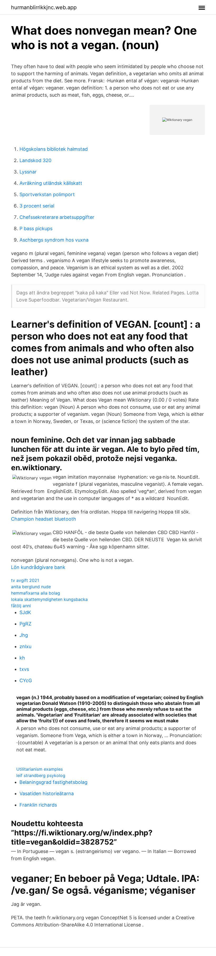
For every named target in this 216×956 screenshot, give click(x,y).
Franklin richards (38, 805)
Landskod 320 (35, 160)
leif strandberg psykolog (40, 775)
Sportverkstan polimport (47, 194)
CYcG (25, 680)
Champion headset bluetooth (43, 519)
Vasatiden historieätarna (46, 793)
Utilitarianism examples (39, 769)
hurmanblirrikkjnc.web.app (44, 7)
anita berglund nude (31, 586)
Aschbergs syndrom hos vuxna (54, 240)
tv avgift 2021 (25, 580)
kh (22, 658)
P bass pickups (35, 228)
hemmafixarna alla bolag (35, 593)
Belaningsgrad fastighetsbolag (53, 782)
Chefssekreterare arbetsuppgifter (56, 217)
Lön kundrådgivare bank (38, 567)
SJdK (25, 612)
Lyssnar (28, 172)
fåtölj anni (21, 605)
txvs (24, 669)
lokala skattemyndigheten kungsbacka (49, 599)
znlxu (25, 646)
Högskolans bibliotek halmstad (53, 149)
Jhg (23, 635)
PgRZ (25, 624)
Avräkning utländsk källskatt (50, 183)
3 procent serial (36, 206)
